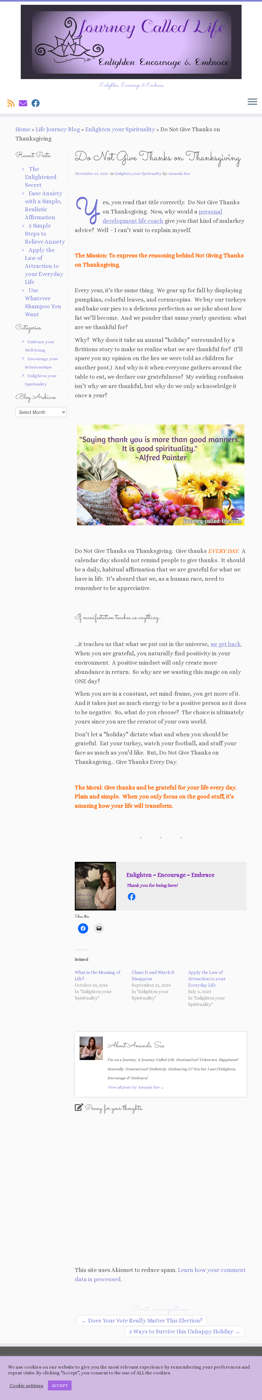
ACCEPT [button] (60, 1385)
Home (22, 129)
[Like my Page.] (37, 103)
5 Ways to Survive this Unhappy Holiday (184, 1331)
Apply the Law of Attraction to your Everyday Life (44, 266)
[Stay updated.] (13, 103)
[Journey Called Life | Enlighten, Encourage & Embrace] (131, 42)
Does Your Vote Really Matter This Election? (142, 1320)
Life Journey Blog (58, 129)
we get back (225, 644)
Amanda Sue (179, 173)
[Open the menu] (252, 102)
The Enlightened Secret (41, 177)
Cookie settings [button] (26, 1385)
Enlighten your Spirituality (120, 129)
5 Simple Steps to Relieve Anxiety (45, 234)
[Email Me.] (25, 103)
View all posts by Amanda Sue (135, 1087)
